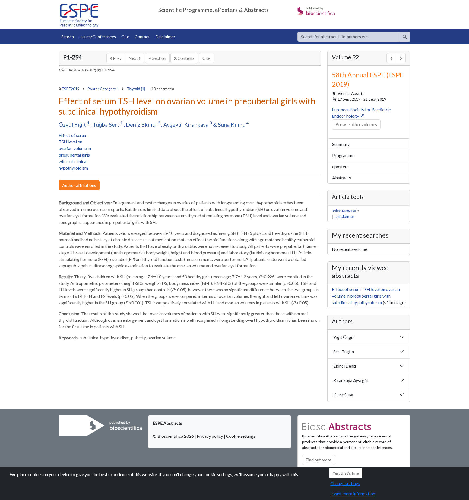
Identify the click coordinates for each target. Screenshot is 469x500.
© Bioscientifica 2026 (174, 436)
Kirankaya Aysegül (350, 380)
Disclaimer (165, 36)
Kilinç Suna (343, 394)
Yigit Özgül (343, 337)
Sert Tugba (343, 351)
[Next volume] (401, 58)
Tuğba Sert (106, 124)
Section (158, 58)
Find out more (318, 459)
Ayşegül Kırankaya (186, 124)
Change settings (345, 483)
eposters (340, 166)
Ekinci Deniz (344, 365)
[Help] (404, 37)
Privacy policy (210, 436)
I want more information (352, 493)
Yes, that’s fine (345, 473)
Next (133, 58)
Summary (341, 144)
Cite (125, 36)
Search (67, 36)
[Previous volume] (391, 58)
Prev (117, 58)
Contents (186, 58)
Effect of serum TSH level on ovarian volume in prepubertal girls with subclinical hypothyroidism (366, 296)
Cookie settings (240, 436)
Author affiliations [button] (79, 185)
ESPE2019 (71, 88)
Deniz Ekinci (142, 124)
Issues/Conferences (97, 36)
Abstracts (341, 177)
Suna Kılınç (232, 124)
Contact (142, 36)
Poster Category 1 (103, 88)
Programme (343, 155)
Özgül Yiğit (73, 124)
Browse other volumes (356, 124)
